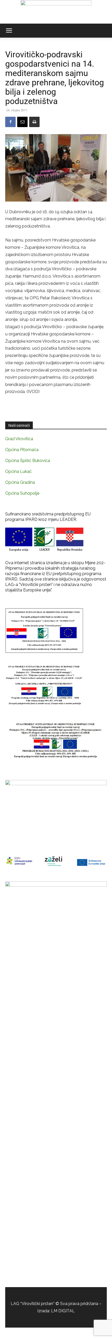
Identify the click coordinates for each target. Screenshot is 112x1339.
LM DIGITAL (63, 1310)
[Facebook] (10, 122)
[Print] (34, 122)
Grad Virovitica (19, 438)
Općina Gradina (20, 482)
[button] (9, 31)
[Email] (22, 122)
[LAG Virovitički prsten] (56, 12)
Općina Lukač (18, 471)
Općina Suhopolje (22, 493)
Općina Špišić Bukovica (27, 460)
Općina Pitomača (22, 449)
